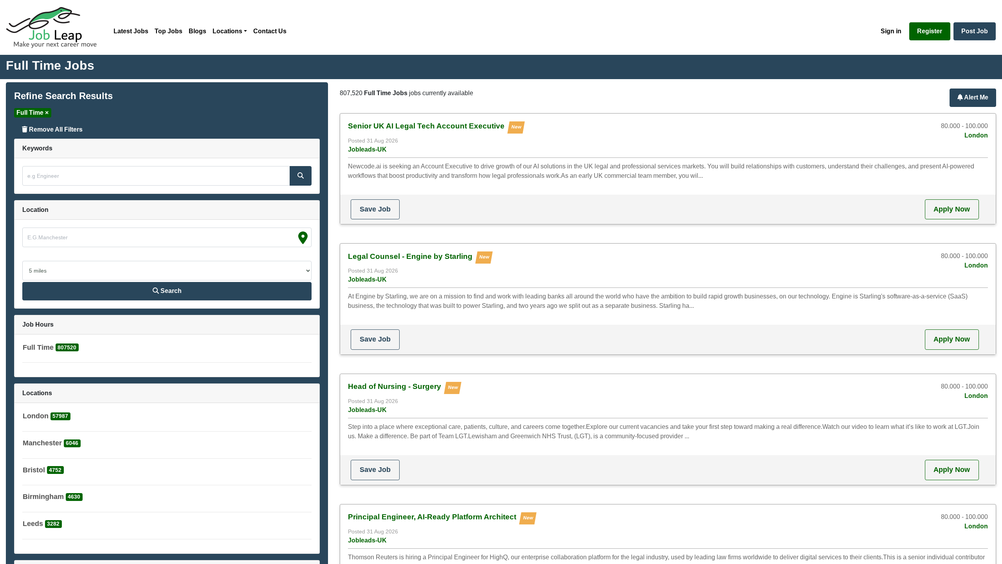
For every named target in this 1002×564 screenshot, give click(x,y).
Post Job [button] (974, 31)
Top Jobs (168, 31)
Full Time (38, 347)
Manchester (42, 443)
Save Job (375, 209)
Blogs (197, 31)
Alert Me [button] (975, 97)
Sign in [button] (891, 31)
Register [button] (929, 31)
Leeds (33, 524)
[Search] (301, 176)
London (36, 416)
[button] (50, 349)
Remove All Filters (55, 129)
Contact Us (270, 31)
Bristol (34, 470)
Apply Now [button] (952, 209)
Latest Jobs (131, 31)
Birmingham (43, 497)
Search (170, 290)
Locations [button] (227, 31)
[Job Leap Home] (55, 27)
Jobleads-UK (367, 149)
